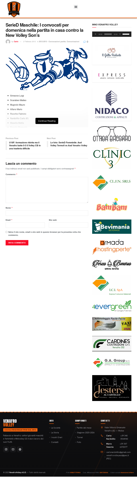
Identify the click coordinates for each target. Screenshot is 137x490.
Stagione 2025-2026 (85, 432)
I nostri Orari (56, 437)
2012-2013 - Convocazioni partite (52, 41)
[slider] (126, 33)
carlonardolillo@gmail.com (118, 452)
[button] (76, 7)
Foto (79, 442)
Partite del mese (84, 427)
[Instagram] (6, 449)
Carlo (16, 41)
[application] (111, 34)
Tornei (80, 437)
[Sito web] (20, 449)
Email (9, 220)
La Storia (55, 432)
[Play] (95, 34)
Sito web (53, 220)
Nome (9, 207)
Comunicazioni (73, 41)
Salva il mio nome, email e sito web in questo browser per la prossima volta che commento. (44, 233)
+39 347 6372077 (116, 445)
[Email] (13, 449)
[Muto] (120, 34)
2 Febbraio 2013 (29, 41)
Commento (11, 174)
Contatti (54, 442)
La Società (55, 427)
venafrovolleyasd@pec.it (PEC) (117, 457)
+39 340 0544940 (117, 437)
